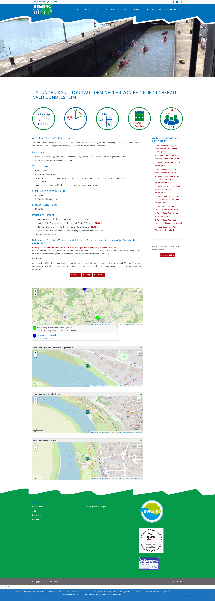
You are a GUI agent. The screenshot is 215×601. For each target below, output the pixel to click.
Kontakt (35, 519)
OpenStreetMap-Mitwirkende (125, 324)
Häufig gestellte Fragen (95, 506)
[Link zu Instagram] (181, 2)
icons (108, 324)
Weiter (213, 46)
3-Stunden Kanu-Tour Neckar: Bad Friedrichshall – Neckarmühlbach (167, 179)
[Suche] (180, 9)
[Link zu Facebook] (173, 2)
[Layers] (139, 291)
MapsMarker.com (96, 324)
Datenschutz (37, 506)
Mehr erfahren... (191, 597)
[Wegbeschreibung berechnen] (117, 327)
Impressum (37, 515)
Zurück (2, 46)
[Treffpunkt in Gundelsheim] (87, 458)
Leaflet (104, 324)
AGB (34, 511)
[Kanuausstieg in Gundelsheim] (84, 288)
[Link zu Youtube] (177, 2)
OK (177, 597)
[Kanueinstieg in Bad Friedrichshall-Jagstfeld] (98, 318)
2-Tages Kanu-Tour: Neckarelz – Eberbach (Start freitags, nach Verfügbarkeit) (168, 199)
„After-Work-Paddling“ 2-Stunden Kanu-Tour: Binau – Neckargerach (166, 148)
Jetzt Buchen (5, 586)
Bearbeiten (138, 324)
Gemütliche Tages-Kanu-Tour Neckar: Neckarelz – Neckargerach (167, 189)
